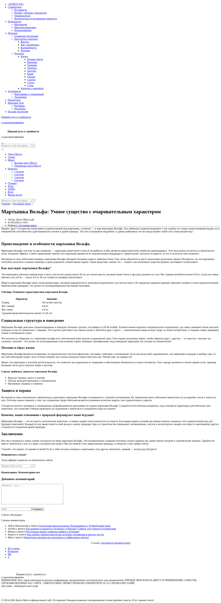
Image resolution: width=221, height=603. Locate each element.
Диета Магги (15, 154)
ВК (9, 554)
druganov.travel (122, 543)
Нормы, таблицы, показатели (30, 12)
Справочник (15, 7)
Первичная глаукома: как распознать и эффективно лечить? (56, 537)
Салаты (31, 79)
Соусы (30, 82)
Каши (30, 73)
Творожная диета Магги (27, 165)
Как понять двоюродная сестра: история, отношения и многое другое (65, 534)
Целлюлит (20, 108)
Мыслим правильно (25, 27)
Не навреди (20, 10)
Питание (12, 33)
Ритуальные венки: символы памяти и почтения (52, 531)
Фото (11, 186)
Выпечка (32, 62)
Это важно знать (22, 203)
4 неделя (19, 180)
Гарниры (32, 65)
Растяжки (19, 105)
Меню (11, 160)
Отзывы (12, 183)
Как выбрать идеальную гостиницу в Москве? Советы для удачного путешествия (71, 528)
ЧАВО (11, 189)
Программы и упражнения (29, 94)
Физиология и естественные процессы (35, 18)
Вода (10, 192)
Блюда (24, 56)
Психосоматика (22, 30)
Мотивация (20, 24)
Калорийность (29, 47)
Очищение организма (26, 36)
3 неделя (19, 177)
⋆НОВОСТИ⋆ (16, 4)
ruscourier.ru (107, 543)
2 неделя (19, 174)
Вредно (25, 42)
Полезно (25, 50)
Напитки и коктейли (32, 88)
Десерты (32, 68)
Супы (30, 85)
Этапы (11, 157)
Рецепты (19, 53)
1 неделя (19, 171)
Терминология (22, 15)
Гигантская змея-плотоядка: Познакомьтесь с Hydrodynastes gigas (74, 525)
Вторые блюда (35, 59)
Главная (5, 203)
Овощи (31, 76)
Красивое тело (16, 102)
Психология (14, 21)
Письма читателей (18, 111)
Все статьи (14, 548)
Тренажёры (20, 97)
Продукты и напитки (26, 39)
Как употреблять (30, 44)
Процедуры (14, 100)
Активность (14, 91)
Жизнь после (15, 194)
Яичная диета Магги (25, 163)
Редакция (13, 551)
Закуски (31, 71)
